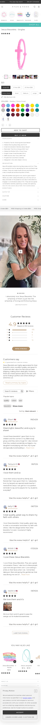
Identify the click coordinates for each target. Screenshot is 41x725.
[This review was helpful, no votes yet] (31, 456)
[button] (34, 6)
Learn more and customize (20, 717)
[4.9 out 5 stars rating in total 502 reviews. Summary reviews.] (6, 33)
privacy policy (27, 698)
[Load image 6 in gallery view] (31, 77)
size (20, 400)
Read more (30, 448)
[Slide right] (38, 77)
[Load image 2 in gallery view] (10, 77)
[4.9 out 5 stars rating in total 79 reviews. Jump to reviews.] (23, 671)
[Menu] (2, 6)
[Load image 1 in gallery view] (6, 77)
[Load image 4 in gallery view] (23, 77)
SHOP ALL (34, 25)
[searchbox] (11, 391)
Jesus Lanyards (26, 665)
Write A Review (21, 349)
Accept (20, 712)
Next (40, 93)
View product (14, 661)
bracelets (7, 406)
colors (14, 400)
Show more (18, 406)
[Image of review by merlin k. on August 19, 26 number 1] (7, 606)
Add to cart (20, 130)
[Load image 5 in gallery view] (27, 77)
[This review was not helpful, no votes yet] (35, 456)
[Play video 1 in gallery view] (14, 77)
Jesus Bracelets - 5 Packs (9, 666)
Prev (1, 93)
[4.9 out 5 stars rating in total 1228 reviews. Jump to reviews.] (6, 672)
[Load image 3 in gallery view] (18, 77)
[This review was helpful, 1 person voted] (32, 540)
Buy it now (20, 135)
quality (6, 400)
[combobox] (28, 411)
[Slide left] (2, 77)
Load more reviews (20, 633)
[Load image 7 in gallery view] (35, 77)
